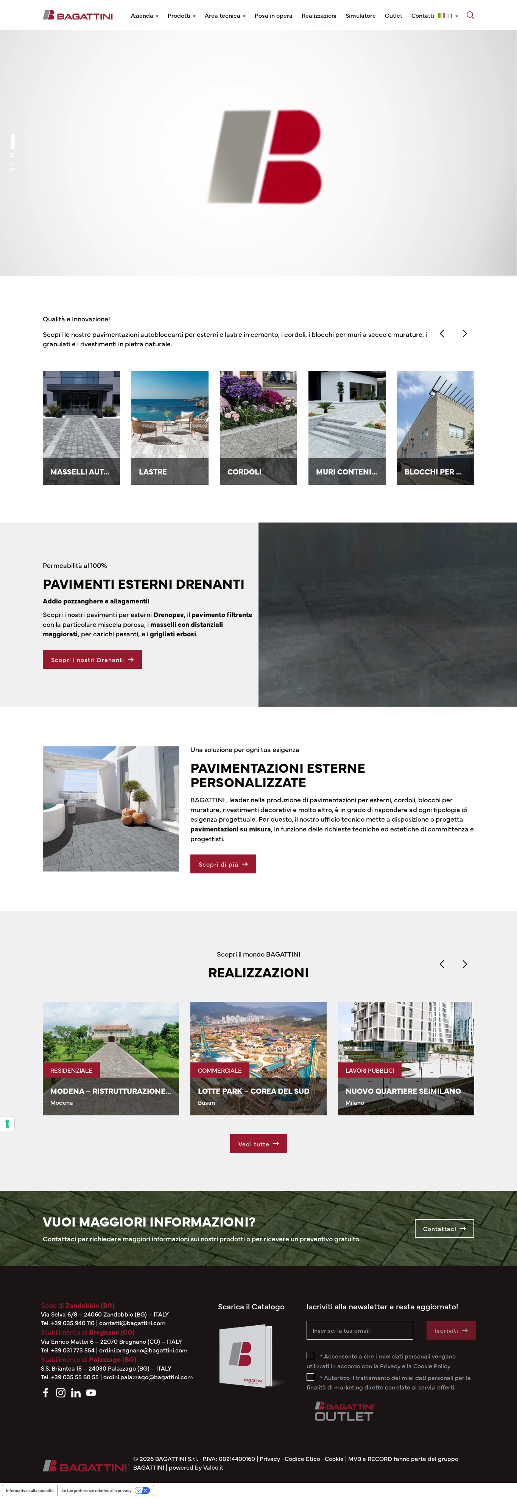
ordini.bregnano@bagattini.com (143, 1350)
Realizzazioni (319, 15)
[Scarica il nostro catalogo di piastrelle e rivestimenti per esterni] (252, 1354)
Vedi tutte (253, 1144)
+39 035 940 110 (73, 1322)
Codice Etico (302, 1458)
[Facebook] (45, 1391)
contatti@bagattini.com (132, 1322)
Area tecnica (223, 15)
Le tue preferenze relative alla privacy (97, 1490)
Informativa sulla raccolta (30, 1490)
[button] (471, 15)
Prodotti (180, 15)
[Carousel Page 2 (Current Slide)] (13, 149)
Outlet (393, 15)
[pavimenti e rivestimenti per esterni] (79, 15)
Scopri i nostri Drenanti (87, 659)
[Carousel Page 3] (13, 162)
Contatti (422, 15)
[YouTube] (91, 1391)
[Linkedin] (76, 1391)
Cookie (334, 1458)
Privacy (270, 1458)
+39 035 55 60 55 (75, 1376)
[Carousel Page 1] (13, 136)
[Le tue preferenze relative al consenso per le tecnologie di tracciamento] (7, 1124)
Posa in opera (274, 15)
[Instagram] (60, 1391)
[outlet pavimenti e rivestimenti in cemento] (344, 1409)
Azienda (143, 15)
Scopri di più (254, 173)
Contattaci (439, 1228)
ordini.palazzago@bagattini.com (148, 1376)
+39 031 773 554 (73, 1350)
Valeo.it (213, 1467)
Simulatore (361, 15)
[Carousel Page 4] (13, 170)
